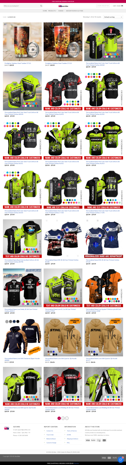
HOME (45, 11)
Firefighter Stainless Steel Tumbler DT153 (58, 63)
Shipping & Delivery (72, 439)
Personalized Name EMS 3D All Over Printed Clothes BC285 (61, 261)
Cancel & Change (51, 442)
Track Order (50, 435)
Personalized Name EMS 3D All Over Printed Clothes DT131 (102, 261)
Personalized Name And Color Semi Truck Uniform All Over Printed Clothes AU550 (103, 113)
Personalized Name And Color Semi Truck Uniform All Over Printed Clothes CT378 (103, 211)
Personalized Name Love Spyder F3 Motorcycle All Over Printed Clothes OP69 (103, 310)
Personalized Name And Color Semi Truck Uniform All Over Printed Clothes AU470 (62, 113)
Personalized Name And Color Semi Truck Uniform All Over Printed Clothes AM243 (21, 113)
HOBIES (60, 11)
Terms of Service (72, 431)
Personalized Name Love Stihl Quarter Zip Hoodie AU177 (101, 359)
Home (4, 17)
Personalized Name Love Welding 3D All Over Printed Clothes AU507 (62, 408)
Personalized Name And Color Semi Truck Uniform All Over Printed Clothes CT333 (62, 211)
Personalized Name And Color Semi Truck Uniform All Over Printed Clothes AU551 (21, 162)
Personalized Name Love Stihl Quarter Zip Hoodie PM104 (20, 408)
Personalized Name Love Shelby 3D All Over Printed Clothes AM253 (21, 310)
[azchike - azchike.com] (63, 6)
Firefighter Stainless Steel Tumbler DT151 (18, 63)
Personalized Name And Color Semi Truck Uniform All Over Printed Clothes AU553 (103, 162)
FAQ (68, 442)
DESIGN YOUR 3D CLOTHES (74, 11)
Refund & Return (51, 439)
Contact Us (49, 431)
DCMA (69, 435)
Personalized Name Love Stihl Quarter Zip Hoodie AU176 (60, 359)
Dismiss (76, 463)
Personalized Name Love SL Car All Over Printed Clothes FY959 (60, 310)
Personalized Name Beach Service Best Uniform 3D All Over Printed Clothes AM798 (22, 261)
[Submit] (41, 6)
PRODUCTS (52, 11)
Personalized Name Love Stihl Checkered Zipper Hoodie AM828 (22, 359)
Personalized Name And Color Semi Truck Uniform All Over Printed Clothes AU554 (21, 211)
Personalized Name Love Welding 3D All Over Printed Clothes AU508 (103, 408)
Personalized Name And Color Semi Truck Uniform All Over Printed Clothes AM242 (103, 64)
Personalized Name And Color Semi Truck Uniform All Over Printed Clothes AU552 (62, 162)
